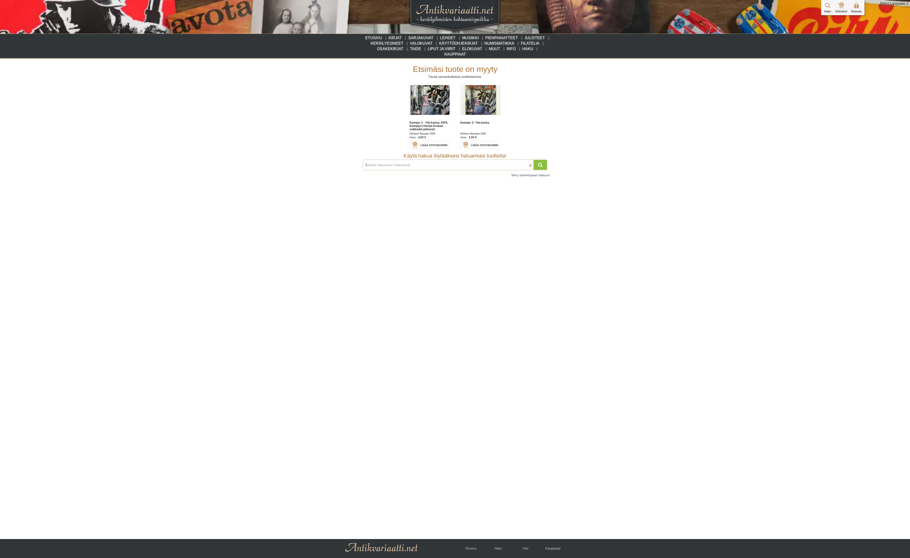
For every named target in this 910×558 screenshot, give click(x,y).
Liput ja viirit (441, 49)
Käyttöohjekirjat (458, 43)
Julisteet (534, 38)
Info (511, 49)
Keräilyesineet (387, 43)
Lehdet (447, 38)
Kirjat (395, 38)
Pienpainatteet (501, 38)
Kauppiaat (455, 54)
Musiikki (470, 38)
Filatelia (530, 43)
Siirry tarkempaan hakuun (530, 175)
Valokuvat (421, 43)
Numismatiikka (499, 43)
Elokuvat (472, 49)
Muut (494, 49)
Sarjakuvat (420, 38)
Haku (527, 49)
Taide (415, 49)
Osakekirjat (390, 49)
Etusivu (373, 38)
